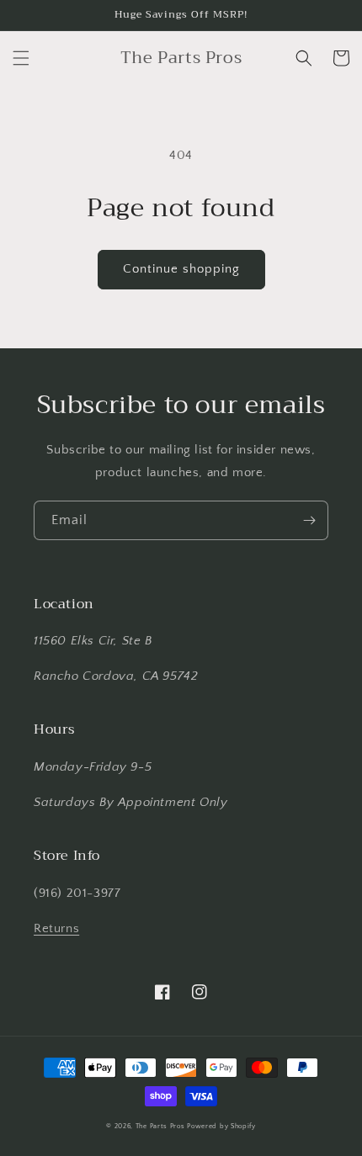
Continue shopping (181, 269)
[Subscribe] (308, 520)
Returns (56, 928)
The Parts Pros (160, 1126)
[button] (21, 58)
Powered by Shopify (221, 1126)
